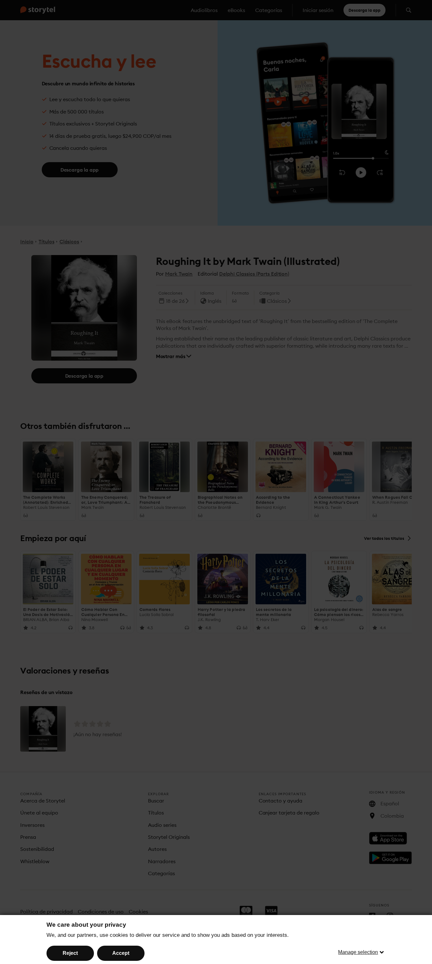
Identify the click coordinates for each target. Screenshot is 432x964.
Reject (70, 953)
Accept (120, 953)
